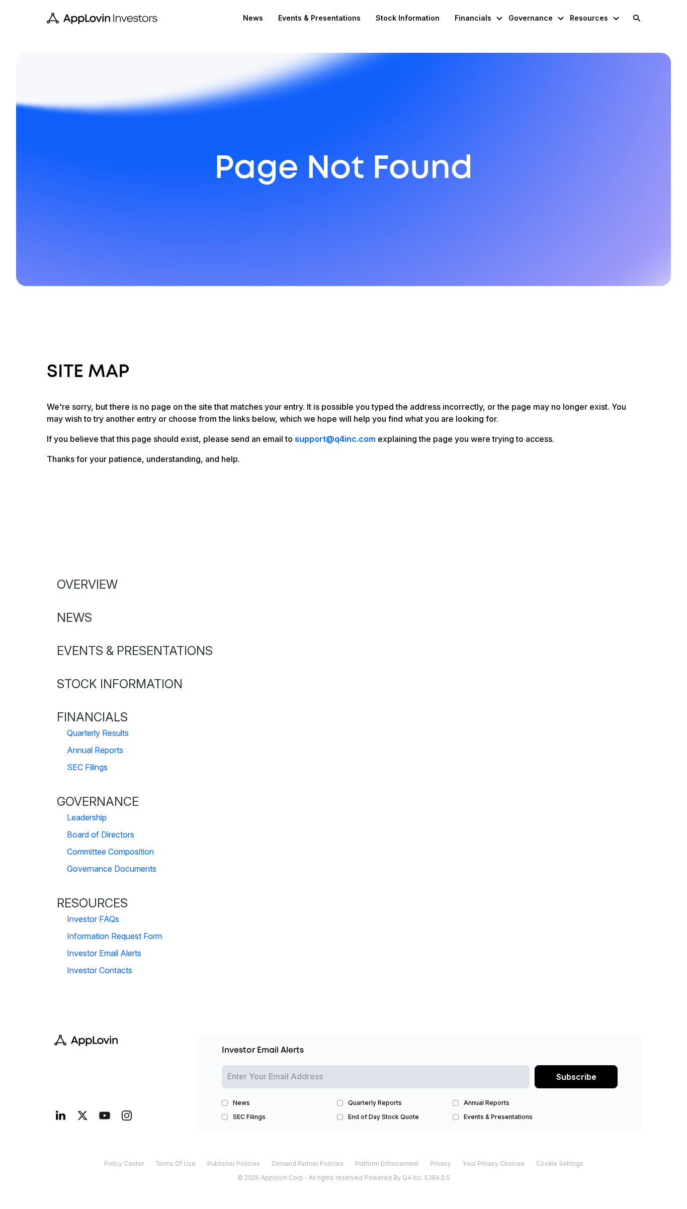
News (74, 617)
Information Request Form (114, 936)
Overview (87, 584)
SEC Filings (87, 767)
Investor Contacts (99, 970)
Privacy (440, 1164)
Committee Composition (110, 852)
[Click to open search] (634, 18)
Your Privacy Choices (494, 1164)
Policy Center (124, 1164)
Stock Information (120, 684)
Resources (92, 903)
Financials (92, 717)
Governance (98, 801)
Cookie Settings (559, 1164)
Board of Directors (100, 834)
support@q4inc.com (335, 439)
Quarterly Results (98, 733)
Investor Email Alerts (104, 953)
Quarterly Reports (375, 1102)
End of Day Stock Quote (383, 1117)
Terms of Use (175, 1164)
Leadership (87, 817)
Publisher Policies (233, 1164)
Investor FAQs (93, 919)
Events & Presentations (135, 650)
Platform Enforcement (386, 1164)
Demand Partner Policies (307, 1164)
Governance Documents (111, 869)
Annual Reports (95, 750)
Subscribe (576, 1077)
